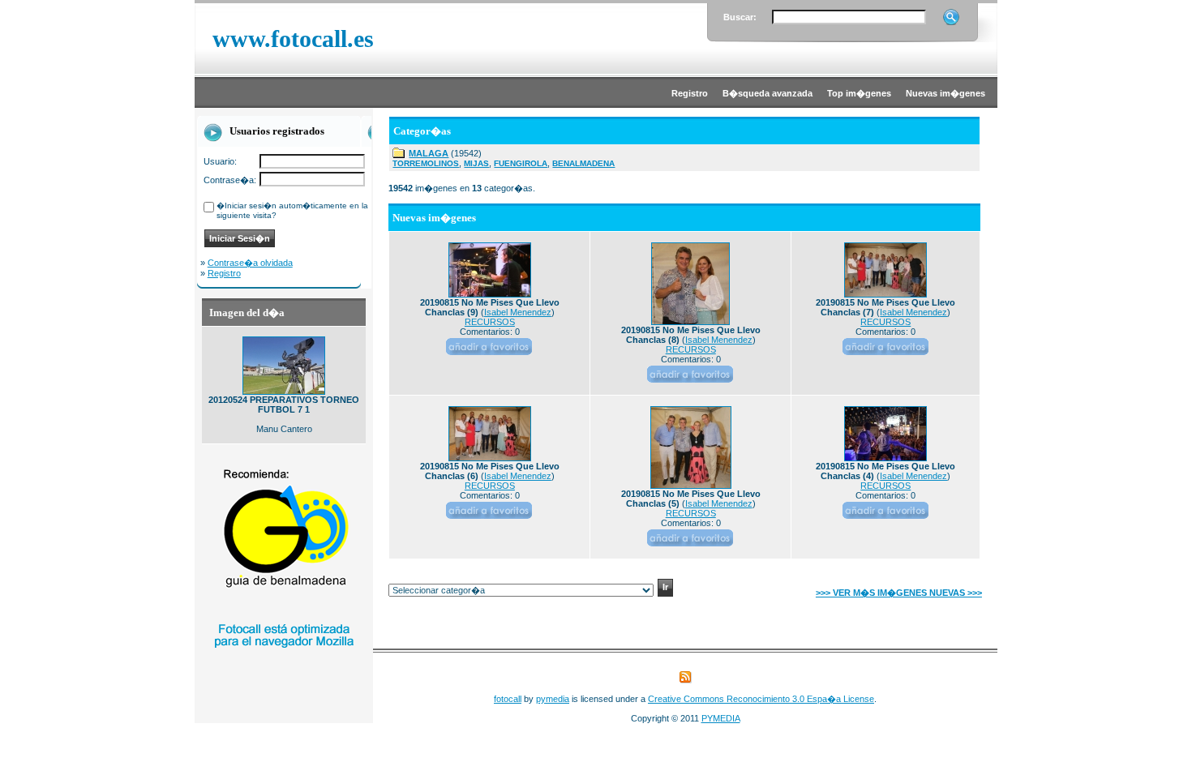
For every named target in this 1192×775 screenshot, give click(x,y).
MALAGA (428, 153)
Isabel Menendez (517, 312)
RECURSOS (490, 322)
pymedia (552, 699)
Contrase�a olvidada (250, 263)
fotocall (507, 699)
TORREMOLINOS (425, 163)
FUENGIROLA (520, 163)
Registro (224, 273)
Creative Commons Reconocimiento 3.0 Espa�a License (761, 699)
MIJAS (476, 163)
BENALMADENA (583, 163)
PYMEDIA (720, 718)
